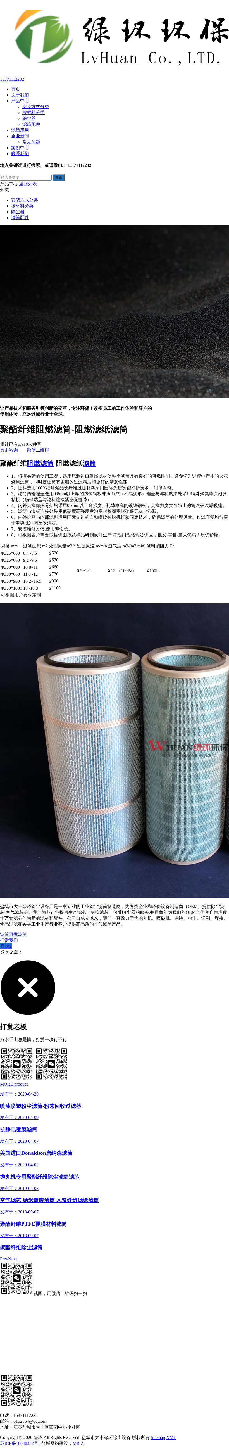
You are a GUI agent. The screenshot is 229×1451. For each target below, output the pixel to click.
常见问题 (31, 141)
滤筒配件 (31, 124)
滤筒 (89, 463)
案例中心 (20, 147)
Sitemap (158, 1437)
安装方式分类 (35, 106)
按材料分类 (33, 112)
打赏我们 (9, 940)
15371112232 (12, 79)
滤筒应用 (20, 130)
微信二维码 (38, 450)
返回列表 (28, 183)
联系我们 (20, 153)
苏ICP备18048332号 (19, 1443)
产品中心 (20, 100)
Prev (4, 1258)
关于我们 (20, 95)
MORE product (14, 1084)
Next (12, 1258)
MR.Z (78, 1443)
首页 (15, 89)
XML (171, 1437)
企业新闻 (20, 136)
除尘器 (29, 118)
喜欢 (5, 946)
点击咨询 (9, 450)
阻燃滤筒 (40, 463)
